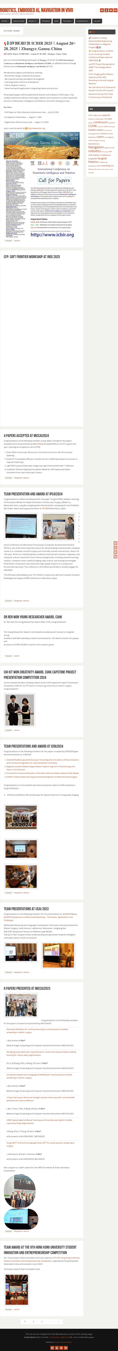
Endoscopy (111, 126)
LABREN (100, 136)
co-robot (108, 118)
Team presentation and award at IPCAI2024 (33, 494)
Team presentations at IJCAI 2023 (26, 909)
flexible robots (95, 129)
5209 (95, 115)
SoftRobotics (106, 155)
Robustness (105, 152)
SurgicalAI (92, 158)
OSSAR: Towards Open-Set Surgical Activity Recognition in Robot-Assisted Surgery (42, 777)
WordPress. (68, 1342)
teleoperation (92, 166)
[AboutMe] (115, 548)
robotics (17, 240)
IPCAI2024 (46, 508)
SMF (110, 152)
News (93, 32)
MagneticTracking (99, 140)
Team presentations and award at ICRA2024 (33, 746)
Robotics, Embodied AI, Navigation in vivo (36, 10)
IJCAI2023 (67, 914)
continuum (101, 122)
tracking (105, 165)
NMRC (106, 148)
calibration (91, 119)
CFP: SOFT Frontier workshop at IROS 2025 (32, 256)
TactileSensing (103, 162)
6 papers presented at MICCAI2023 (27, 988)
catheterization (99, 119)
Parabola (58, 1342)
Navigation (18, 478)
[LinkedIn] (115, 543)
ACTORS (99, 115)
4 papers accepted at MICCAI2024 (26, 435)
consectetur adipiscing (59, 1337)
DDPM (106, 126)
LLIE (105, 137)
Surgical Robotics (97, 160)
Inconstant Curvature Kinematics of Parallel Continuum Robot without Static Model (43, 773)
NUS (110, 148)
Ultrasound (92, 169)
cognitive (91, 123)
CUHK (92, 126)
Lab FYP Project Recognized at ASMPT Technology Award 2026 (102, 67)
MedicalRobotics (94, 144)
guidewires (96, 133)
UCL (112, 165)
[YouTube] (115, 552)
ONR (113, 148)
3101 (90, 115)
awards (16, 656)
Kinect (111, 133)
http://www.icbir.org (36, 128)
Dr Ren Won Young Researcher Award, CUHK (33, 617)
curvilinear (100, 126)
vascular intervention (102, 169)
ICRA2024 (103, 134)
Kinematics (92, 137)
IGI (108, 133)
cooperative (111, 123)
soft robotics (94, 155)
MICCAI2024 (38, 444)
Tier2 (99, 166)
